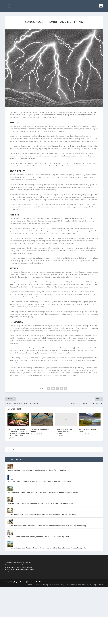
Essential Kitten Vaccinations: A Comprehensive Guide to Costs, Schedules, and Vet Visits (40, 503)
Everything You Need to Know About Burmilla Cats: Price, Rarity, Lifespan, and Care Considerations (18, 432)
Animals (56, 585)
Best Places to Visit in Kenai (87, 430)
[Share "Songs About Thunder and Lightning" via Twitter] (53, 389)
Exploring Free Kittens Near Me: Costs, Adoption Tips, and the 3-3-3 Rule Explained (38, 537)
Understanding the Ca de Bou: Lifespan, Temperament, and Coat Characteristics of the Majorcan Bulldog (46, 526)
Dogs (89, 585)
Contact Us (38, 585)
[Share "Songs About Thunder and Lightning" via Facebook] (49, 389)
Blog (62, 585)
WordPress (40, 582)
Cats (67, 585)
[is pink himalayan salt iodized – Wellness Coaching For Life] (66, 419)
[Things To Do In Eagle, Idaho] (42, 419)
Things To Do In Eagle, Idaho (40, 430)
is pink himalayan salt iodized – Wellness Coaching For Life (64, 431)
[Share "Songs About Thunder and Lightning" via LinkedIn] (61, 389)
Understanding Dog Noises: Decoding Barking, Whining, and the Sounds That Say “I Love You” (41, 515)
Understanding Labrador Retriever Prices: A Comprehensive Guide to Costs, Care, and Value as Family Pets (46, 548)
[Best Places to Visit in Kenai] (89, 419)
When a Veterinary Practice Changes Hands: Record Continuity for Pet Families (36, 470)
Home (30, 585)
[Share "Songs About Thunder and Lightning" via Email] (66, 389)
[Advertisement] (54, 601)
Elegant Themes (20, 582)
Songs (95, 585)
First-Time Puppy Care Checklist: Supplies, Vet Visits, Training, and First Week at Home (39, 481)
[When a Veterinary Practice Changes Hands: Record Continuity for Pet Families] (10, 466)
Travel (100, 585)
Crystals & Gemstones (78, 585)
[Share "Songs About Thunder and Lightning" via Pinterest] (57, 389)
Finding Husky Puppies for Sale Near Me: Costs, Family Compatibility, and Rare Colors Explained (42, 492)
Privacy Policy (48, 585)
